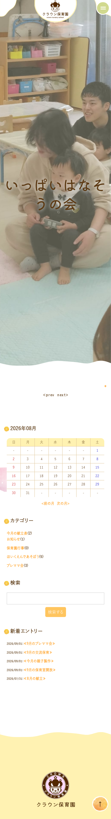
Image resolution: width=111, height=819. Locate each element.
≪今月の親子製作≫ (39, 661)
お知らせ (13, 539)
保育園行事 (15, 548)
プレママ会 (15, 565)
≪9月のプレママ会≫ (39, 643)
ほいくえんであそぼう (23, 556)
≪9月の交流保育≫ (38, 652)
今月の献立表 (17, 533)
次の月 (62, 503)
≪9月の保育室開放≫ (40, 670)
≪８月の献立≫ (35, 678)
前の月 (49, 503)
